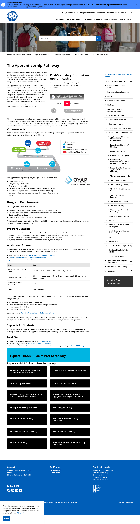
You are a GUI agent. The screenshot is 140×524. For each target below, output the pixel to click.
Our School (59, 19)
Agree (6, 518)
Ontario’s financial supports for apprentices (37, 313)
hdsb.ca (102, 13)
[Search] (98, 38)
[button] (48, 156)
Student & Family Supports (105, 19)
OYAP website (24, 346)
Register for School (71, 13)
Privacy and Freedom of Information (44, 502)
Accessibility (62, 502)
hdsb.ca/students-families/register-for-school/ (104, 5)
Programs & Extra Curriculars (79, 19)
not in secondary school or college (42, 255)
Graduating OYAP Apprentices (39, 344)
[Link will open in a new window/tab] (97, 489)
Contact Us (112, 13)
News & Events (125, 19)
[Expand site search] (131, 12)
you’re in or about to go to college (22, 260)
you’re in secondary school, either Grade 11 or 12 (27, 258)
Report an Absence (88, 13)
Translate (123, 13)
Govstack (129, 502)
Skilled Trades (46, 341)
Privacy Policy (22, 513)
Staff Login (73, 502)
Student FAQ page (78, 346)
